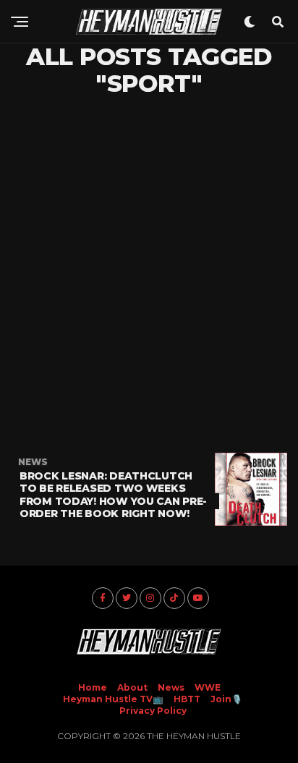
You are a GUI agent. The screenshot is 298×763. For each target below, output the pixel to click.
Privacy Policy (153, 710)
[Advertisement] (149, 275)
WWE (208, 687)
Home (92, 687)
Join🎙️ (226, 699)
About (132, 687)
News (171, 687)
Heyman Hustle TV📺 (113, 699)
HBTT (187, 699)
